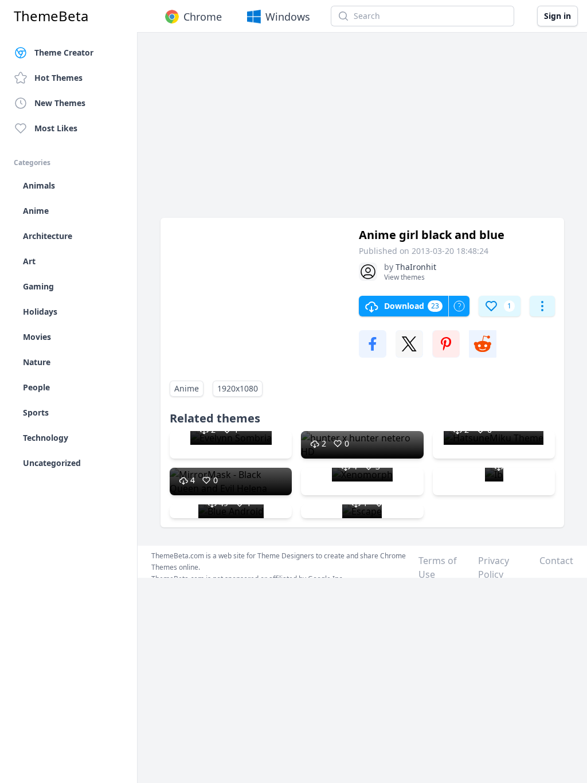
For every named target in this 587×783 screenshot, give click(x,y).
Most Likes (55, 128)
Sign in (557, 15)
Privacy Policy (493, 567)
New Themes (59, 102)
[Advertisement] (362, 130)
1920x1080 (237, 388)
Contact (556, 560)
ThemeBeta (51, 16)
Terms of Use (437, 567)
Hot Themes (58, 77)
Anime (186, 388)
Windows (287, 17)
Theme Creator (63, 52)
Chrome (202, 17)
